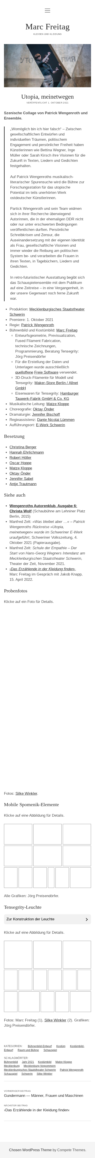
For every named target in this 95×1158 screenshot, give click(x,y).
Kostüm (60, 1046)
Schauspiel (50, 1050)
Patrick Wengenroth (37, 325)
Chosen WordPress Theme (30, 1150)
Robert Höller (20, 458)
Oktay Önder (43, 409)
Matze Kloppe (57, 404)
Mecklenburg (12, 1065)
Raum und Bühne (28, 1050)
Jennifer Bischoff (46, 414)
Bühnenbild (11, 1062)
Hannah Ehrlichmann (27, 452)
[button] (13, 629)
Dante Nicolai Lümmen (55, 420)
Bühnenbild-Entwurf (40, 1046)
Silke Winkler (26, 793)
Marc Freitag (47, 26)
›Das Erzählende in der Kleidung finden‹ (42, 569)
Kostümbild (44, 1062)
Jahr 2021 (28, 1062)
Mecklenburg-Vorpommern (40, 1065)
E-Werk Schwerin (50, 425)
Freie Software (46, 372)
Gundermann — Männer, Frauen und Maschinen (43, 1096)
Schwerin (27, 1073)
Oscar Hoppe (20, 463)
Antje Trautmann (23, 484)
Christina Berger (23, 447)
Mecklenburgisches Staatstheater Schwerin (30, 1069)
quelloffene (24, 372)
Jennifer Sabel (21, 479)
